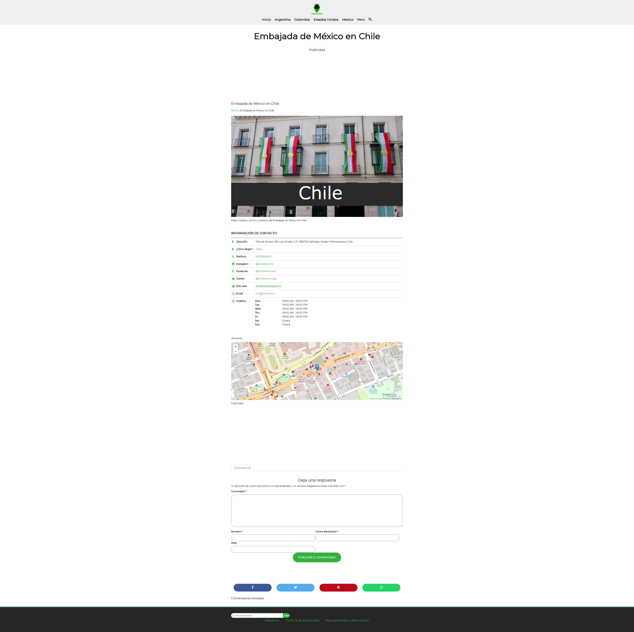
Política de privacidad (302, 620)
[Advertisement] (317, 75)
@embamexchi (264, 263)
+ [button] (236, 346)
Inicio (266, 19)
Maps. (259, 249)
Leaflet (371, 398)
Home (235, 110)
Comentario (238, 491)
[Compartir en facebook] (253, 588)
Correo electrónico (326, 531)
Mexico (347, 19)
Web (234, 542)
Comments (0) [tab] (242, 467)
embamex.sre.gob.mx (268, 286)
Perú (361, 19)
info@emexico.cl (265, 293)
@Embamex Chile (266, 278)
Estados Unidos (326, 19)
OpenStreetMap (383, 398)
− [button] (236, 351)
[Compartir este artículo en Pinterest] (338, 588)
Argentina (283, 19)
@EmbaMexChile (266, 271)
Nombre (236, 531)
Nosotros (272, 620)
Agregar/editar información (347, 620)
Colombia (302, 19)
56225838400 (263, 256)
